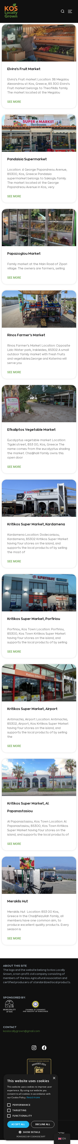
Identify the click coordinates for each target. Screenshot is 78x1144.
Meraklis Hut (18, 901)
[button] (30, 1132)
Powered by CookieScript (31, 1137)
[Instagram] (34, 1048)
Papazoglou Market (24, 253)
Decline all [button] (42, 1124)
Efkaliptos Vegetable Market (31, 429)
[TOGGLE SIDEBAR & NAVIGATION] (71, 11)
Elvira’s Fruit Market (23, 69)
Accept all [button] (18, 1124)
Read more (33, 1097)
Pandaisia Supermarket (27, 159)
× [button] (54, 1078)
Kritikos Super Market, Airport (32, 709)
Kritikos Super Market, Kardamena (36, 524)
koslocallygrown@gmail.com (21, 1031)
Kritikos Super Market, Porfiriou (33, 618)
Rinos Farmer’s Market (26, 335)
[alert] (31, 1107)
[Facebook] (44, 1048)
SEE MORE (14, 101)
